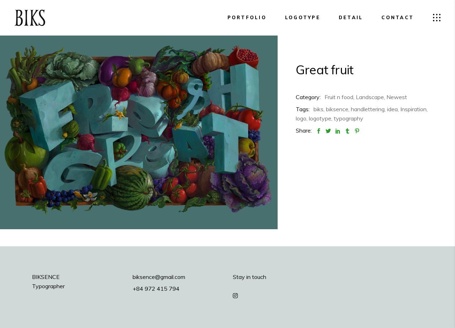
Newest (396, 97)
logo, (301, 118)
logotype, (320, 118)
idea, (393, 109)
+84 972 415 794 (156, 288)
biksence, (337, 109)
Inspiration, (414, 109)
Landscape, (370, 97)
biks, (319, 109)
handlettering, (368, 109)
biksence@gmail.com (159, 276)
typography (348, 118)
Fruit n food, (339, 97)
